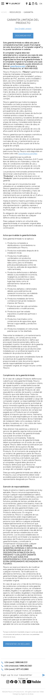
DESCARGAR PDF (23, 36)
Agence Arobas (27, 694)
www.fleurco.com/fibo (27, 153)
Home (4, 12)
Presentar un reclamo (17, 644)
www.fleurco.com (17, 66)
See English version (23, 28)
